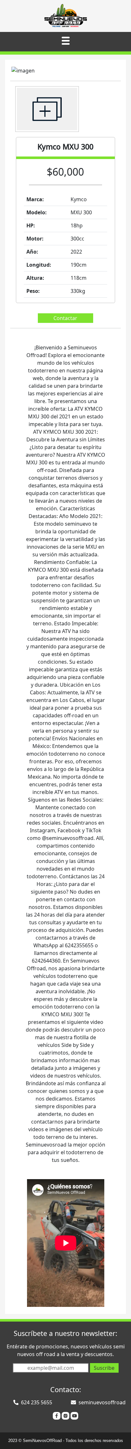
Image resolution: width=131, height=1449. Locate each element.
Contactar (65, 318)
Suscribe (104, 1367)
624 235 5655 (36, 1402)
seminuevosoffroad (102, 1402)
